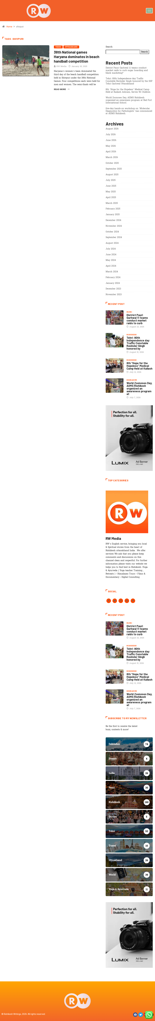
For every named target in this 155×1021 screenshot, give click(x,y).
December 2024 (113, 220)
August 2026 (112, 129)
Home (9, 26)
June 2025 (111, 186)
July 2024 (111, 249)
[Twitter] (140, 1014)
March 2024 (112, 272)
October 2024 (112, 232)
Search (109, 47)
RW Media (61, 66)
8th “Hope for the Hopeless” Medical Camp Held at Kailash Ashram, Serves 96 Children (128, 91)
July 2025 (110, 180)
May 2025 (111, 192)
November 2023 (114, 294)
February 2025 (113, 209)
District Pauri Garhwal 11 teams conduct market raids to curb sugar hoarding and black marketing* (127, 70)
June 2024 (111, 254)
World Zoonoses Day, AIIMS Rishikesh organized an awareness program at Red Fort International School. (129, 100)
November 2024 (114, 226)
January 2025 (113, 214)
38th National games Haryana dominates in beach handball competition (76, 56)
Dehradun (132, 380)
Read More (60, 89)
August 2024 (112, 243)
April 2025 (111, 197)
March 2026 (112, 157)
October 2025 (112, 163)
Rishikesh (132, 334)
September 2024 (114, 237)
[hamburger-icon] (149, 10)
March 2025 (112, 203)
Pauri (129, 312)
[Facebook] (135, 1014)
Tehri (58, 47)
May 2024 (111, 260)
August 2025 (112, 174)
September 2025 (114, 169)
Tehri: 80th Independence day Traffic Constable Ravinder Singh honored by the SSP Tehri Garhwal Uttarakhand (129, 81)
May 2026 (111, 146)
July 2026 (111, 134)
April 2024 (111, 266)
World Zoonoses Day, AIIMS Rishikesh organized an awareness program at (139, 388)
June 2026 (111, 140)
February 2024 (113, 277)
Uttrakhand (71, 47)
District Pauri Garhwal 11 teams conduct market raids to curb (137, 319)
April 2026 (111, 151)
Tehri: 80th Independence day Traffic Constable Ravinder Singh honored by (138, 343)
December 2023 (113, 289)
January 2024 (113, 283)
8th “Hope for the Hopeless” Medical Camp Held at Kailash (139, 365)
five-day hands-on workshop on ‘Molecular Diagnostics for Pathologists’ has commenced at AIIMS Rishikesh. (129, 111)
